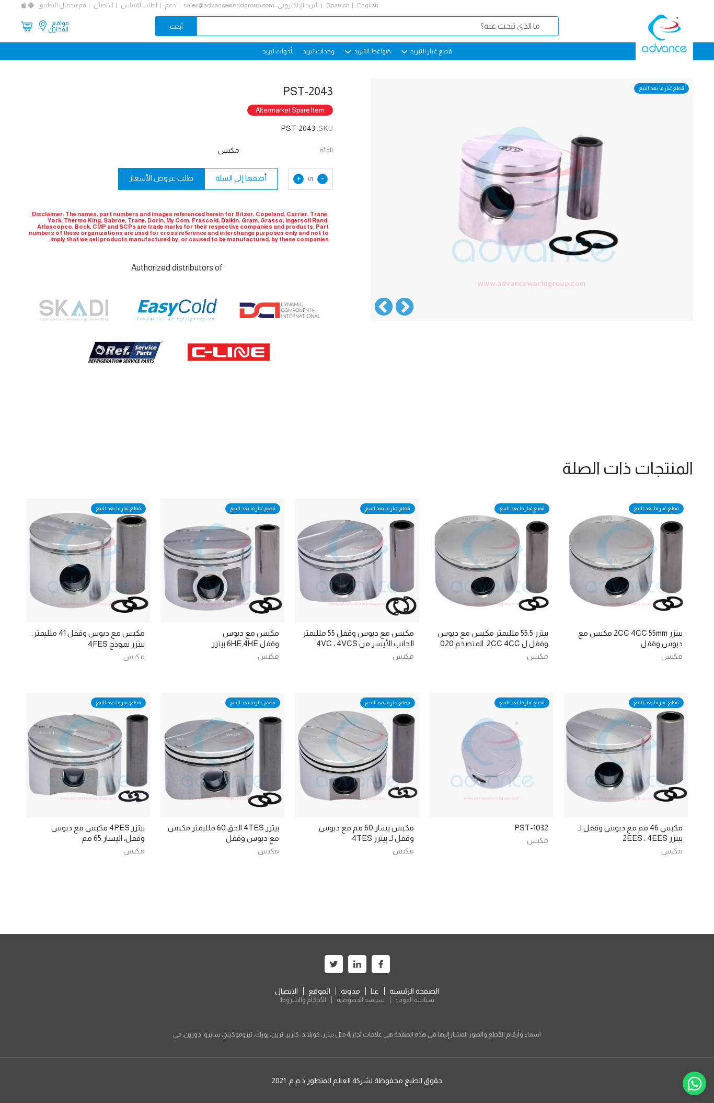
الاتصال (103, 5)
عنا (375, 991)
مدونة (350, 991)
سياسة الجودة (414, 1000)
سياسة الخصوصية (361, 1000)
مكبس (672, 656)
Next (384, 308)
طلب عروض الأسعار (161, 178)
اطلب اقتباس (139, 5)
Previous (404, 308)
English (367, 5)
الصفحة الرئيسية (414, 991)
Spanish (338, 5)
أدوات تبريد (277, 51)
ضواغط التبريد (372, 51)
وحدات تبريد (319, 51)
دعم (170, 5)
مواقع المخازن (58, 26)
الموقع (319, 991)
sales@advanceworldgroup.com (228, 5)
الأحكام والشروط (303, 1000)
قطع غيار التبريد (430, 51)
